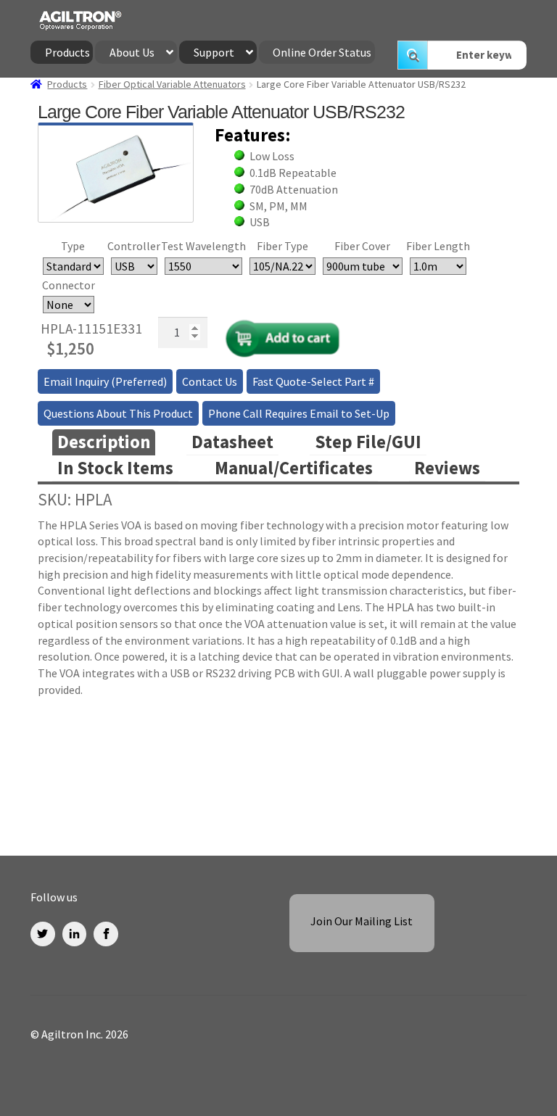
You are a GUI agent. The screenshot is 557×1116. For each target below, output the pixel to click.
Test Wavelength (203, 246)
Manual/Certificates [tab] (294, 468)
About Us (132, 52)
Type (73, 246)
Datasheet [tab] (232, 442)
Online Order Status (322, 52)
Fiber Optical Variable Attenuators (172, 84)
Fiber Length (438, 246)
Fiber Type (282, 246)
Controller (133, 246)
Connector (68, 285)
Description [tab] (103, 442)
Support (214, 52)
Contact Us (209, 381)
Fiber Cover (362, 246)
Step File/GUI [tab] (368, 442)
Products (67, 52)
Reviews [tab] (447, 468)
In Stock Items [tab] (115, 468)
